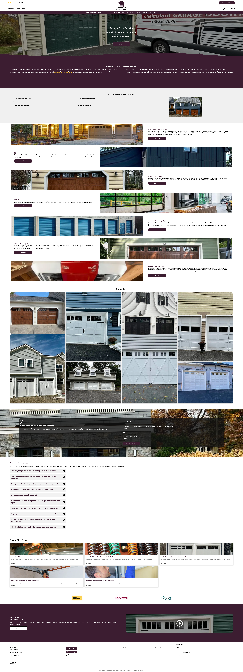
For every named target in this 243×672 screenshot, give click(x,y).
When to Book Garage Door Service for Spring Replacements (102, 557)
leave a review (72, 429)
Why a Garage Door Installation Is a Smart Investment (100, 580)
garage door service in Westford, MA (63, 72)
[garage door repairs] (46, 572)
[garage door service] (121, 549)
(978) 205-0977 (229, 9)
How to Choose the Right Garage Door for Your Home (175, 557)
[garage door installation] (121, 572)
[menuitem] (87, 12)
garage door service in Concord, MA (192, 71)
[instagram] (69, 655)
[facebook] (67, 655)
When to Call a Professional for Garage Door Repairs (25, 580)
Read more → (14, 563)
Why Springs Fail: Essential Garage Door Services (24, 557)
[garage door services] (46, 549)
